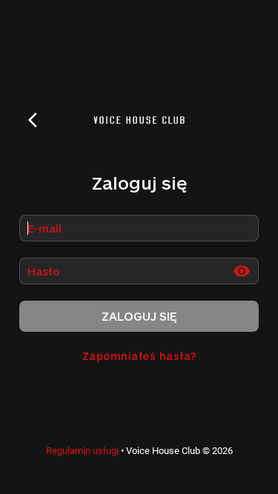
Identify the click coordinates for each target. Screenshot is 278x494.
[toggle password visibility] (241, 271)
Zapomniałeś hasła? (139, 356)
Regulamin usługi (82, 450)
